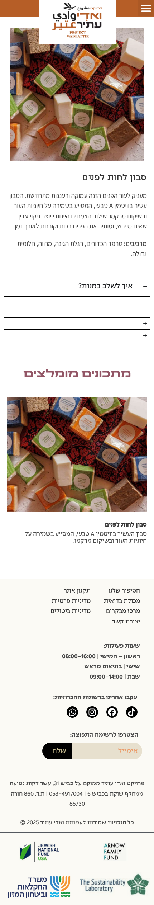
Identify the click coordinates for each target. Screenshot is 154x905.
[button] (146, 8)
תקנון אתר (77, 591)
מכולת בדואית (122, 601)
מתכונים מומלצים (77, 374)
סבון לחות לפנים (126, 525)
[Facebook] (112, 712)
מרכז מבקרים (123, 611)
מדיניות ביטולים (70, 611)
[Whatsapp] (72, 712)
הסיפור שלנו (124, 591)
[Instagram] (92, 712)
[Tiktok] (132, 712)
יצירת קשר (126, 621)
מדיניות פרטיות (71, 601)
